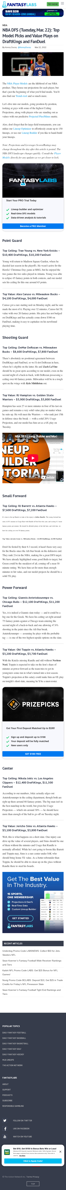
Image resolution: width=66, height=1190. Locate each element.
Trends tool (21, 96)
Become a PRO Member (33, 226)
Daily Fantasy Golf (11, 1049)
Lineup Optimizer (22, 128)
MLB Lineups (8, 1060)
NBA (4, 25)
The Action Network (12, 1065)
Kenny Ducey (11, 47)
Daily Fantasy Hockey (13, 1054)
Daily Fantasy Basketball (15, 1043)
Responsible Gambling (13, 1106)
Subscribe (7, 1100)
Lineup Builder (29, 132)
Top (33, 1184)
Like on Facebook (21, 1128)
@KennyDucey (24, 47)
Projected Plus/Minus (39, 116)
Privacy (36, 1176)
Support (6, 1089)
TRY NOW (53, 4)
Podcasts (7, 1095)
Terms (29, 1176)
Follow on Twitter (22, 1120)
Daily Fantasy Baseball (14, 1038)
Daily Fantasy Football (14, 1032)
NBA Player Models (17, 83)
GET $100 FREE (33, 753)
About (5, 1084)
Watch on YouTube (22, 1136)
